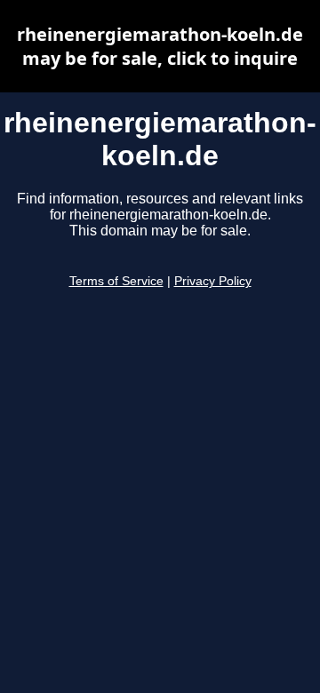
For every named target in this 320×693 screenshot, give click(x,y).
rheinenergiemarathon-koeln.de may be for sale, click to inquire (160, 46)
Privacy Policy (213, 281)
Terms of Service (116, 281)
